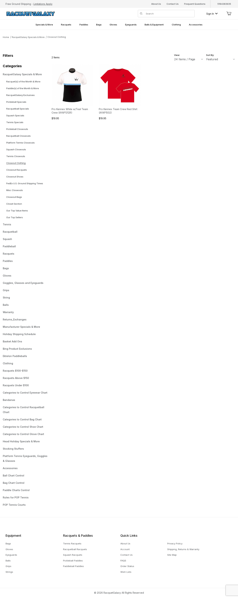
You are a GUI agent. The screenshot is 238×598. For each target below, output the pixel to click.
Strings (9, 571)
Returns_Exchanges (14, 319)
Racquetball (10, 231)
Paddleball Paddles (73, 566)
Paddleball (9, 246)
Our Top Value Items (17, 210)
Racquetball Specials (17, 108)
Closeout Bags (14, 197)
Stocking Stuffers (13, 448)
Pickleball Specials (16, 101)
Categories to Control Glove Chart (23, 434)
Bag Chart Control (13, 482)
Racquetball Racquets (75, 549)
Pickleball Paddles (73, 560)
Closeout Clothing (56, 37)
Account (125, 549)
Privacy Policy (174, 543)
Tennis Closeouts (15, 156)
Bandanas (9, 399)
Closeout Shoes (14, 176)
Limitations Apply (42, 3)
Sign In (210, 13)
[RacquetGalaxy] (30, 13)
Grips (6, 290)
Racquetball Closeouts (18, 135)
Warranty (8, 312)
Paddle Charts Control (16, 490)
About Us (156, 3)
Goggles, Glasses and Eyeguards (23, 282)
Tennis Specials (14, 122)
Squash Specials (15, 115)
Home (6, 37)
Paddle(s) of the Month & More (22, 88)
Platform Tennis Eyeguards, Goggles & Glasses (25, 458)
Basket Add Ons (12, 341)
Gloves (7, 275)
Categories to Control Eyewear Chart (25, 392)
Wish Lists (125, 571)
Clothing (8, 363)
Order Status (127, 566)
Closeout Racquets (16, 169)
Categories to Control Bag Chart (22, 419)
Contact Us (173, 3)
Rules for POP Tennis (16, 497)
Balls (6, 304)
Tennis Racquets (72, 543)
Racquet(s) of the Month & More (23, 81)
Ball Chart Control (13, 475)
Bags (6, 268)
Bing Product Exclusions (17, 348)
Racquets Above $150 (16, 377)
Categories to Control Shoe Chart (23, 426)
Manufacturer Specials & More (21, 326)
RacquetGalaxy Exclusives (20, 95)
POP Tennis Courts (14, 504)
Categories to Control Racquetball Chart (23, 410)
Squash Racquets (72, 554)
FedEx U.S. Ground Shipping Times (24, 183)
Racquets (8, 253)
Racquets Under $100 (16, 385)
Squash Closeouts (16, 149)
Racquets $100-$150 (15, 370)
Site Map (172, 554)
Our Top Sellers (14, 217)
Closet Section (14, 203)
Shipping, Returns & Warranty (183, 549)
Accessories (10, 468)
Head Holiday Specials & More (21, 441)
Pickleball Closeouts (17, 129)
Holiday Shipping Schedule (19, 334)
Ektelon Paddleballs (15, 356)
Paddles (8, 260)
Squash (7, 239)
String (6, 297)
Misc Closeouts (14, 190)
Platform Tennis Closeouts (20, 142)
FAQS (123, 560)
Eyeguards (11, 554)
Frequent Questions (194, 3)
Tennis (7, 224)
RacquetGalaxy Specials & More (28, 37)
